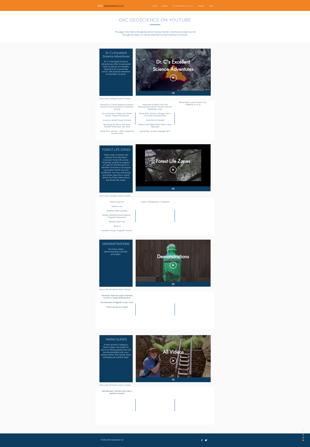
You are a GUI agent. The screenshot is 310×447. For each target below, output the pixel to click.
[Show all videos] (173, 93)
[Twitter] (206, 440)
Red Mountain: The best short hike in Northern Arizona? (117, 392)
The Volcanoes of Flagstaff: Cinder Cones (117, 302)
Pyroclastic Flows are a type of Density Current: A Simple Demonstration (117, 296)
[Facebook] (202, 440)
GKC (111, 5)
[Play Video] (173, 77)
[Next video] (205, 70)
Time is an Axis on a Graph (117, 307)
